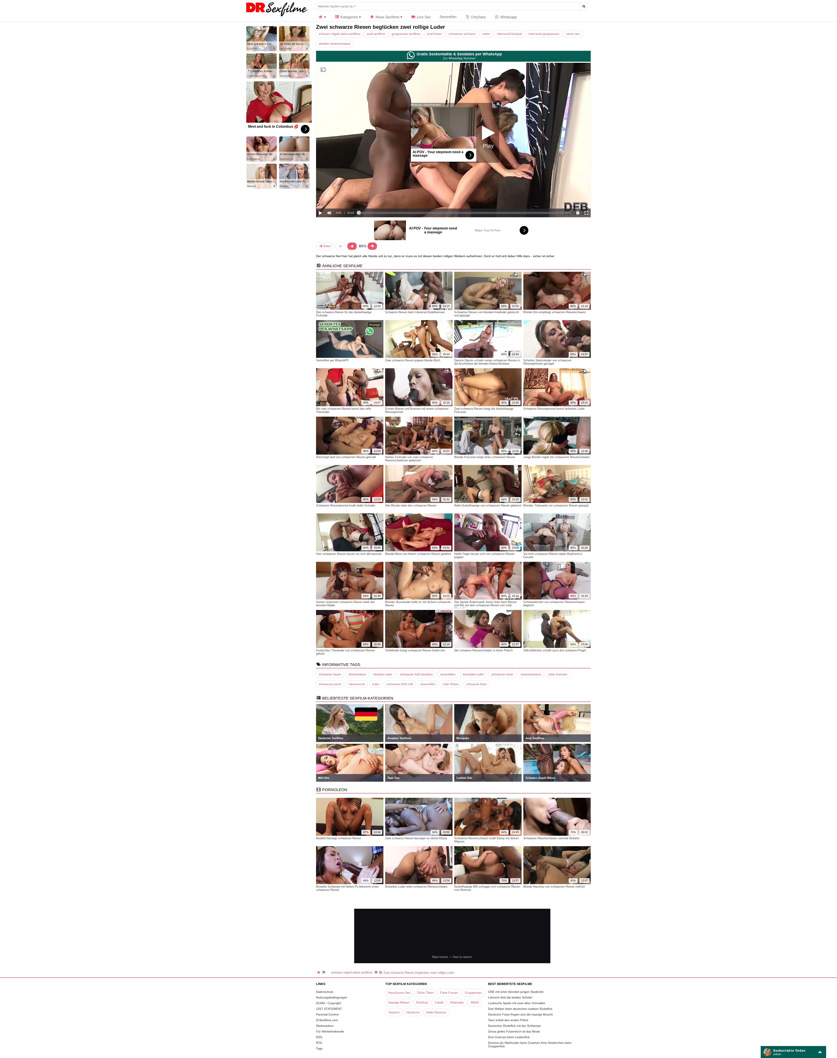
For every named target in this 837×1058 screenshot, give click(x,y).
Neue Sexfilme (386, 17)
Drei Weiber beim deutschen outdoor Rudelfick (520, 1008)
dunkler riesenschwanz (334, 43)
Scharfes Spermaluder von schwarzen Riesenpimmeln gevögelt (547, 362)
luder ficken (451, 684)
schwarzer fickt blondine (416, 674)
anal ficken (434, 34)
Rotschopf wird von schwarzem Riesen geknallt (346, 457)
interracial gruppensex (544, 34)
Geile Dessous (436, 1012)
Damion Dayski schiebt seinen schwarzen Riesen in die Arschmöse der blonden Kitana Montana (487, 362)
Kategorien (348, 17)
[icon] (322, 17)
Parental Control (327, 1014)
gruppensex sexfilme (406, 34)
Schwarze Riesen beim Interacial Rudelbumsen (415, 312)
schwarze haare (330, 674)
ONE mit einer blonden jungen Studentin (516, 991)
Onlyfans (478, 17)
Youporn (394, 1012)
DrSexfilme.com (327, 1020)
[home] (319, 972)
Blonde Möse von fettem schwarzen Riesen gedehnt (418, 553)
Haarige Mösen (398, 1002)
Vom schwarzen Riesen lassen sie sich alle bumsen (349, 553)
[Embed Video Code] (340, 246)
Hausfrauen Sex (399, 992)
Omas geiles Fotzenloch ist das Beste (514, 1031)
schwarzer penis (330, 684)
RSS (319, 1037)
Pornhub (422, 1002)
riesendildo (427, 684)
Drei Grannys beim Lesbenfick (509, 1037)
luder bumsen (557, 674)
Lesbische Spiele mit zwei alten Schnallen (516, 1003)
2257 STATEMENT (329, 1008)
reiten (486, 34)
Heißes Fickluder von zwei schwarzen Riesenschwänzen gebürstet (409, 458)
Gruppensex (473, 992)
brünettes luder (473, 674)
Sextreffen (448, 17)
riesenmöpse (357, 674)
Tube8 (439, 1002)
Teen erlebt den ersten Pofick (508, 1020)
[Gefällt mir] (352, 246)
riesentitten (448, 674)
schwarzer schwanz (462, 34)
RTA (319, 1042)
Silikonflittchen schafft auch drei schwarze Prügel (554, 650)
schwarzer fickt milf (400, 684)
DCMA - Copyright (328, 1003)
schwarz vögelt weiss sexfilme (339, 34)
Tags (319, 1048)
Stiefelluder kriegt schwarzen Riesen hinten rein (415, 650)
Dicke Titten (425, 992)
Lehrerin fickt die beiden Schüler (510, 997)
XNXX (475, 1002)
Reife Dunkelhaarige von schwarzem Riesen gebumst (488, 505)
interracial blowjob (509, 34)
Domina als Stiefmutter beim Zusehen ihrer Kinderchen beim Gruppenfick (530, 1044)
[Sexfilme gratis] (277, 16)
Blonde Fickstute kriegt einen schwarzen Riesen (484, 457)
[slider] (336, 199)
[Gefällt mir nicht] (372, 246)
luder (375, 684)
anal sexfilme (376, 34)
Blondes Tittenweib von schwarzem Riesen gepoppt (556, 505)
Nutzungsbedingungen (331, 997)
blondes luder (383, 674)
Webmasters (324, 1025)
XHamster (457, 1002)
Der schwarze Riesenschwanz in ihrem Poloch (483, 650)
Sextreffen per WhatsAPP (332, 360)
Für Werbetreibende (330, 1031)
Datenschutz (324, 991)
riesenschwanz (531, 674)
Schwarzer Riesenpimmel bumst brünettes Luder (554, 408)
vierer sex (573, 34)
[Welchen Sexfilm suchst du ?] (584, 6)
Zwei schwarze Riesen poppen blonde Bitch (412, 360)
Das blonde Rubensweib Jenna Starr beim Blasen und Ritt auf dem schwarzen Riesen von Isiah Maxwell (485, 605)
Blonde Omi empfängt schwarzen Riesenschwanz (554, 312)
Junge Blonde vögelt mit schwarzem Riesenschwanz (556, 457)
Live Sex (423, 17)
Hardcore (413, 1012)
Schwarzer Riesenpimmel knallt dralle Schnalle (345, 505)
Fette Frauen (449, 992)
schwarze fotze (476, 684)
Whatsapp (508, 17)
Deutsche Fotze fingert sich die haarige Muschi (520, 1014)
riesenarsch (357, 684)
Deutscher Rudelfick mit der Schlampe (514, 1025)
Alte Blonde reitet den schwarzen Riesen (410, 505)
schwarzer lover (502, 674)
